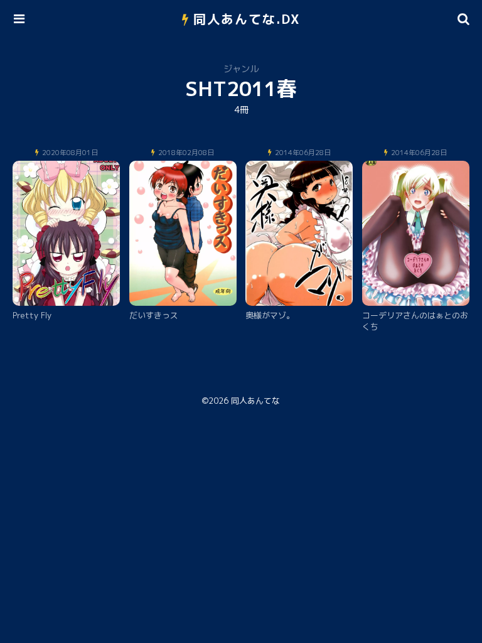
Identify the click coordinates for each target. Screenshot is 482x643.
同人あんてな (255, 400)
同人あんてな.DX (247, 19)
